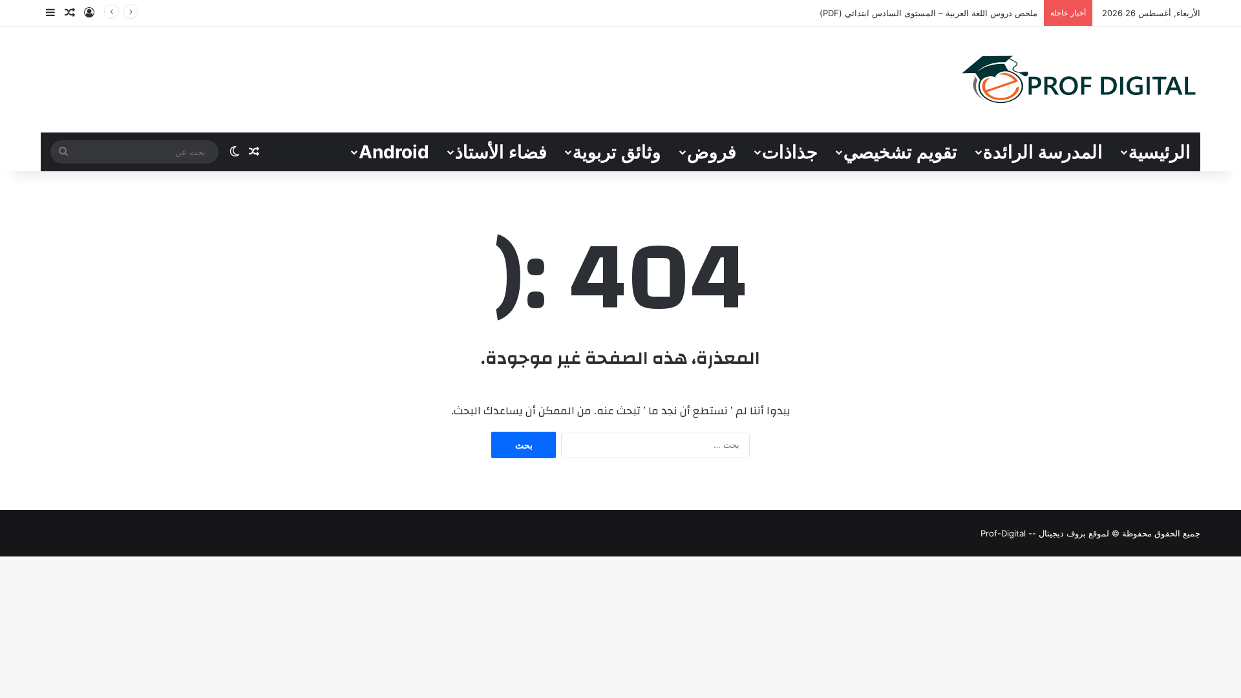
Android (394, 152)
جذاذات (790, 152)
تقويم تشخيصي (900, 152)
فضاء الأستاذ (501, 152)
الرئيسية (1160, 152)
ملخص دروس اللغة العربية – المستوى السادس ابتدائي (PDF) (928, 13)
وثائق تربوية (617, 152)
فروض (711, 152)
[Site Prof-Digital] (1079, 79)
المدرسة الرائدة (1043, 152)
